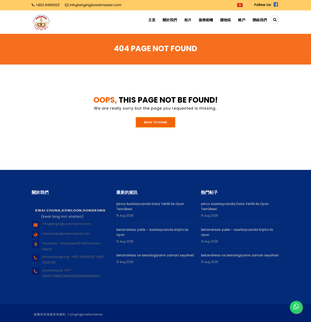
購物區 (225, 19)
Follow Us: (262, 4)
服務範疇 (206, 19)
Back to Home (155, 122)
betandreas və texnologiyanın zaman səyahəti (155, 255)
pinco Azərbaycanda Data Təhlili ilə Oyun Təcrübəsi (150, 206)
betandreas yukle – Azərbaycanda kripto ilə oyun (152, 232)
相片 (187, 19)
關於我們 (170, 19)
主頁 (152, 19)
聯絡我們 (260, 19)
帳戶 (241, 19)
